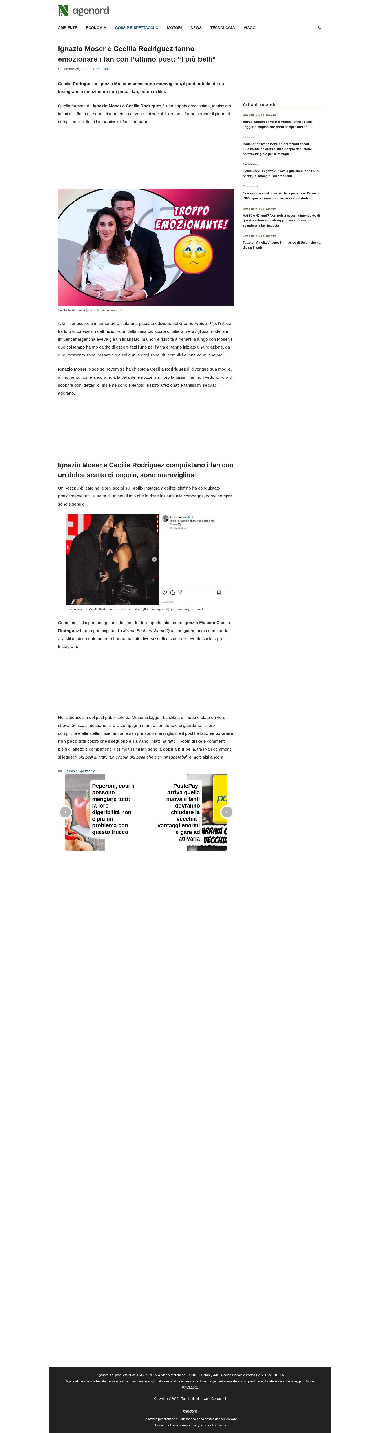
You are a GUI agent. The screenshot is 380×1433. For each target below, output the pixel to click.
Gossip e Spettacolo (136, 28)
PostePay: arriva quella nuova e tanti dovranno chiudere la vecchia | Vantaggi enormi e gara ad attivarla (178, 812)
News (196, 28)
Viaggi (250, 28)
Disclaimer (219, 1425)
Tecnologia (222, 28)
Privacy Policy (198, 1425)
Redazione (178, 1425)
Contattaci (218, 1398)
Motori (174, 28)
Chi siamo (160, 1425)
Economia (96, 28)
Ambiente (67, 28)
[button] (320, 28)
